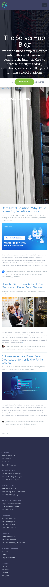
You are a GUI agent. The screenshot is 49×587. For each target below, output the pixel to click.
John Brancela (10, 422)
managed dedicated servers (17, 369)
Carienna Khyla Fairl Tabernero (16, 346)
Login (4, 555)
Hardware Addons (9, 540)
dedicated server (17, 291)
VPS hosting (17, 274)
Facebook (5, 570)
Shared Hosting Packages (11, 474)
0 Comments (7, 220)
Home (4, 88)
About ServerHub (8, 456)
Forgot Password (8, 558)
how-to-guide (6, 294)
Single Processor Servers (11, 504)
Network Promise (8, 525)
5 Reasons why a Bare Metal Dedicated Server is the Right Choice (22, 359)
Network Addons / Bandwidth (13, 543)
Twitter (4, 566)
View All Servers (8, 510)
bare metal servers (16, 88)
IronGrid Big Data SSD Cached (13, 492)
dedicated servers (14, 218)
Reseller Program (8, 522)
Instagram (5, 576)
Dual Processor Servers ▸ (11, 507)
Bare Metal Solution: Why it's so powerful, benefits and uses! (24, 209)
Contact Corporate (9, 465)
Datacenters (6, 459)
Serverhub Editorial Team (14, 272)
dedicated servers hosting (30, 218)
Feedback (5, 462)
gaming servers (11, 424)
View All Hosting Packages (12, 480)
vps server (38, 215)
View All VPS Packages (10, 495)
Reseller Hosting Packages (12, 477)
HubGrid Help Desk (9, 519)
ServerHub (2, 1)
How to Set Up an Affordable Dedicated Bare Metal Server (22, 285)
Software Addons (8, 537)
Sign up (5, 552)
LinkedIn (5, 573)
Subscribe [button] (24, 82)
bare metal (16, 215)
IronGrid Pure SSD (9, 489)
